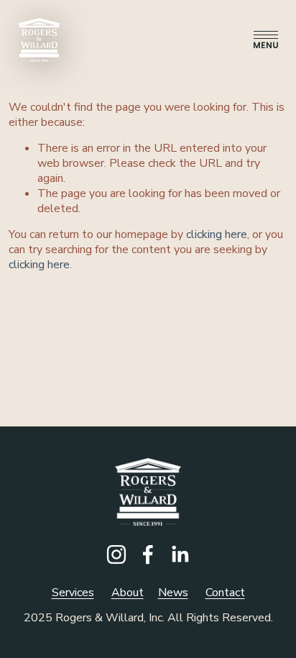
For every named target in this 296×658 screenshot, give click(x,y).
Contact (225, 592)
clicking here (216, 234)
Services (73, 592)
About (127, 592)
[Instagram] (116, 554)
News (173, 592)
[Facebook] (148, 554)
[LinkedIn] (180, 554)
